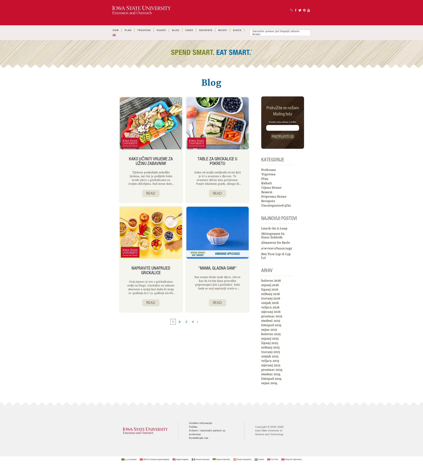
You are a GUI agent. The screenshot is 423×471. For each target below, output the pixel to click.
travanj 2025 (270, 352)
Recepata (205, 30)
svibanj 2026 (270, 294)
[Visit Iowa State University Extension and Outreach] (145, 431)
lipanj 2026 (269, 289)
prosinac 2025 (271, 316)
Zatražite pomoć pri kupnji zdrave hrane (276, 33)
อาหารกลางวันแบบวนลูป (276, 248)
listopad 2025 (271, 325)
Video (189, 30)
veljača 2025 (270, 361)
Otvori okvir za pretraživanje (292, 9)
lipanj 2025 (269, 343)
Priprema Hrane (273, 196)
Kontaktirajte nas (198, 438)
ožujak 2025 (270, 356)
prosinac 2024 (271, 370)
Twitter (300, 9)
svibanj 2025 (270, 347)
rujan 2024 (269, 383)
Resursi (266, 192)
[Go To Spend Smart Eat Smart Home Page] (141, 10)
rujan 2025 (269, 329)
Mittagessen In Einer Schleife (273, 235)
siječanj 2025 (270, 365)
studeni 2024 (270, 374)
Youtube (309, 9)
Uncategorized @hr (276, 205)
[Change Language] (114, 35)
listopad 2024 (271, 379)
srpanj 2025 (270, 338)
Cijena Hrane (271, 188)
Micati (222, 30)
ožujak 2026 (270, 303)
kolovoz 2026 (271, 280)
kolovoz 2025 (271, 334)
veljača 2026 (270, 307)
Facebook (296, 9)
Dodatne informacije (200, 423)
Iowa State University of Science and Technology (269, 432)
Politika (193, 427)
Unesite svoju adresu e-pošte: (283, 122)
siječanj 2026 (271, 312)
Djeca (237, 30)
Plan (128, 30)
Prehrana (268, 170)
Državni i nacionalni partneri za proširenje (207, 432)
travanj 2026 (270, 298)
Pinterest (304, 9)
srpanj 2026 (270, 285)
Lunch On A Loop (274, 228)
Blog (175, 30)
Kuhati (161, 30)
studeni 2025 (270, 321)
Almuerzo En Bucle (275, 242)
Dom (116, 30)
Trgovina (144, 30)
